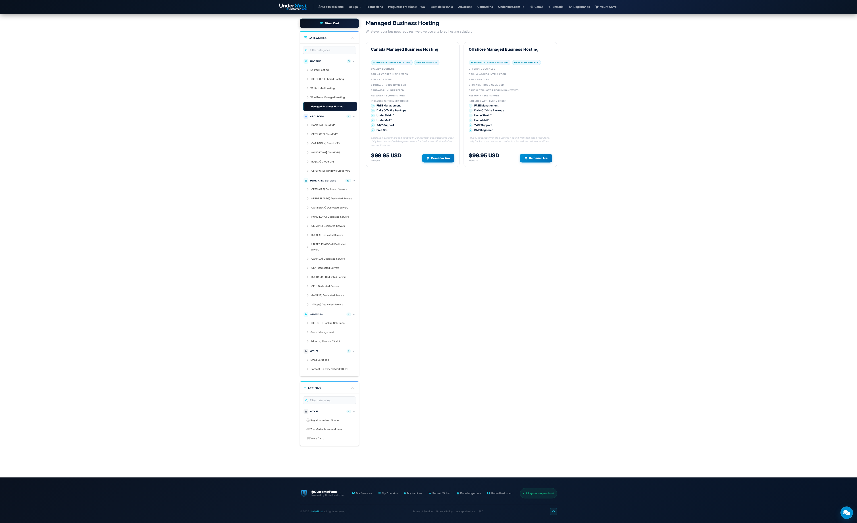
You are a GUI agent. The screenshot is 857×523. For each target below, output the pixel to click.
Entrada (558, 6)
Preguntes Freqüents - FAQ (406, 6)
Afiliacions (465, 6)
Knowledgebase (470, 493)
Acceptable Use (465, 511)
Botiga (353, 6)
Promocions (374, 6)
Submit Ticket (441, 493)
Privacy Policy (444, 511)
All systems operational (540, 493)
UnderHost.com (509, 6)
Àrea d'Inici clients (330, 6)
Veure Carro (608, 6)
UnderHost (316, 511)
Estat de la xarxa (442, 6)
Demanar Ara (440, 158)
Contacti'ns (485, 6)
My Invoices (414, 493)
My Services (364, 493)
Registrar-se (581, 6)
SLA (481, 511)
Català (539, 6)
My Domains (390, 493)
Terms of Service (423, 511)
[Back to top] (553, 511)
